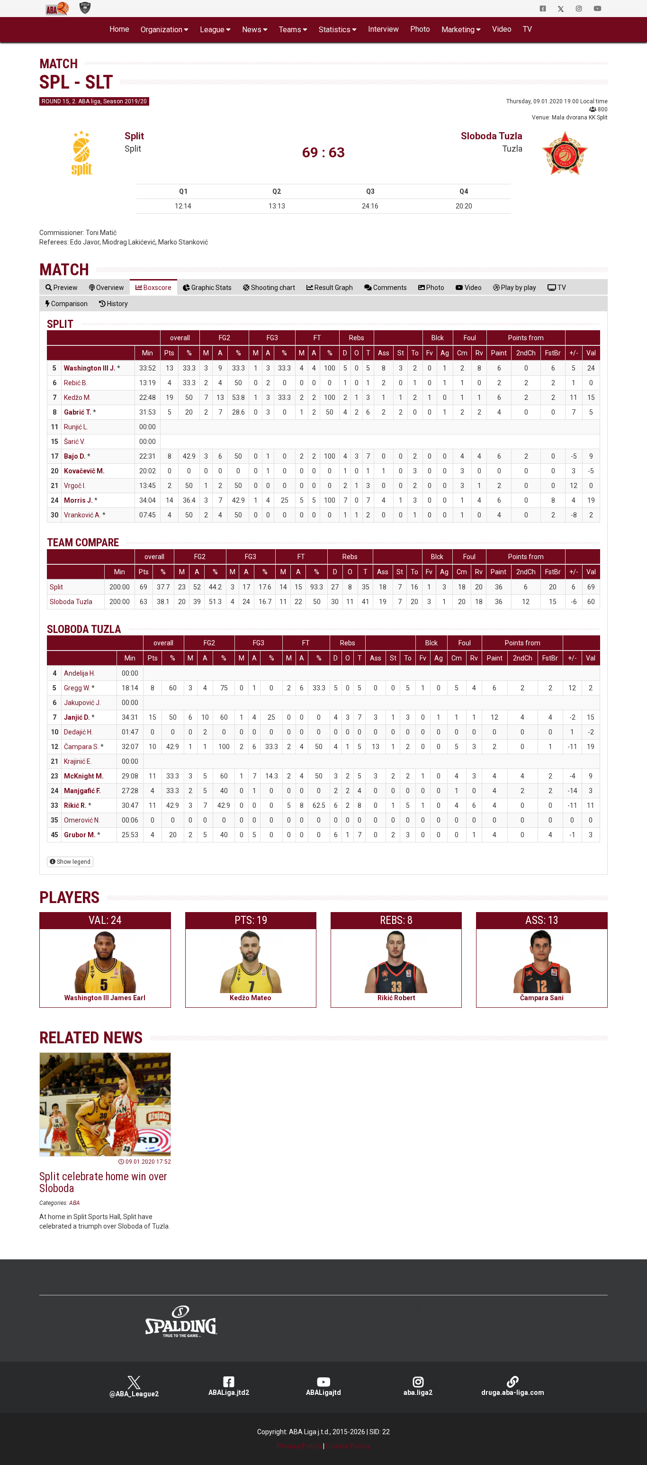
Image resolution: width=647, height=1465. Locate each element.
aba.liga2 (418, 1392)
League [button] (212, 29)
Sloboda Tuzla (491, 136)
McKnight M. (84, 776)
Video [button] (502, 29)
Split (134, 136)
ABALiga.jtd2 (228, 1392)
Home (119, 29)
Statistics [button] (334, 29)
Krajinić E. (78, 761)
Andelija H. (79, 673)
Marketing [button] (458, 29)
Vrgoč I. (75, 485)
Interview (383, 29)
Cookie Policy (348, 1446)
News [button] (251, 29)
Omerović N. (82, 820)
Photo (420, 29)
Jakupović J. (82, 702)
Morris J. (78, 500)
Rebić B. (76, 383)
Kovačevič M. (84, 471)
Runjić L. (76, 427)
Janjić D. (77, 717)
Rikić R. (75, 805)
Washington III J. (90, 368)
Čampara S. (81, 747)
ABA (74, 1203)
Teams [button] (290, 29)
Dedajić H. (78, 732)
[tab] (61, 287)
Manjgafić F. (82, 791)
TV (527, 29)
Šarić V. (74, 441)
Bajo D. (75, 456)
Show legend (72, 862)
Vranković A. (82, 515)
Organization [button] (161, 29)
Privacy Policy (299, 1446)
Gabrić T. (77, 412)
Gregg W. (77, 688)
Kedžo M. (77, 397)
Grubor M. (80, 835)
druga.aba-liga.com (512, 1392)
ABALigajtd (323, 1392)
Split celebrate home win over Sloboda (103, 1182)
